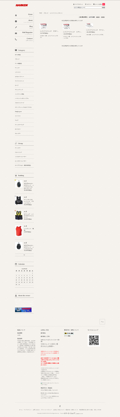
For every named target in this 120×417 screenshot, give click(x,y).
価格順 (98, 17)
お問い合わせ (36, 409)
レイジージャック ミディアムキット (75, 32)
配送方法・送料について (72, 409)
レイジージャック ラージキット (97, 30)
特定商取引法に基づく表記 (86, 409)
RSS (95, 409)
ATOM (99, 409)
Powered (62, 413)
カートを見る (99, 4)
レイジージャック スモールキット (51, 31)
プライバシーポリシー (46, 409)
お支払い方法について (58, 409)
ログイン (89, 4)
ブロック (46, 13)
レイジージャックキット (56, 13)
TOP (40, 13)
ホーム (20, 409)
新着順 (103, 17)
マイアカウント (79, 4)
